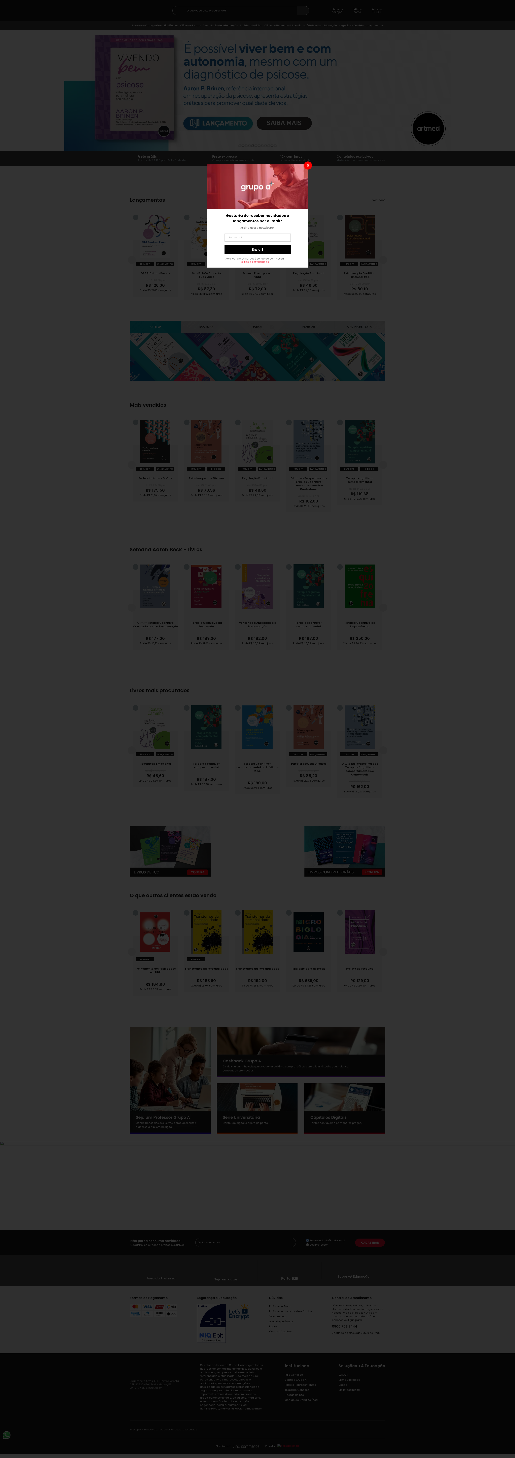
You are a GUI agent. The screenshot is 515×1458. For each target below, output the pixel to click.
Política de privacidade (254, 262)
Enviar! (257, 249)
